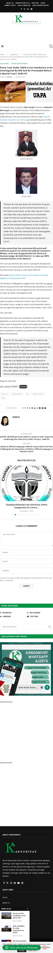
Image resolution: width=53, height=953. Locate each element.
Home (2, 54)
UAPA (3, 398)
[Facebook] (21, 9)
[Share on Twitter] (29, 408)
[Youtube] (31, 9)
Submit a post (10, 5)
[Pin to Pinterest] (32, 408)
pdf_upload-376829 (9, 386)
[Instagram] (24, 9)
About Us (10, 3)
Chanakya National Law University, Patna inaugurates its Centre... (26, 506)
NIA (27, 394)
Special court (38, 394)
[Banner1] (26, 669)
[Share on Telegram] (40, 408)
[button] (2, 490)
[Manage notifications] (45, 948)
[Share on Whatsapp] (37, 408)
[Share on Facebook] (27, 408)
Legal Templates (24, 5)
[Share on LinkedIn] (34, 408)
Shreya (9, 77)
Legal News (14, 54)
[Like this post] (24, 408)
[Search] (50, 46)
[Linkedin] (28, 9)
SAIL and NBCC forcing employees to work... (19, 929)
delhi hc (5, 394)
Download (23, 386)
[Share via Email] (45, 408)
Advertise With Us (23, 3)
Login (42, 3)
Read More (32, 950)
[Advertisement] (27, 34)
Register (35, 3)
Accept (22, 950)
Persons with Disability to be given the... (19, 915)
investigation (17, 394)
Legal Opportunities (40, 5)
